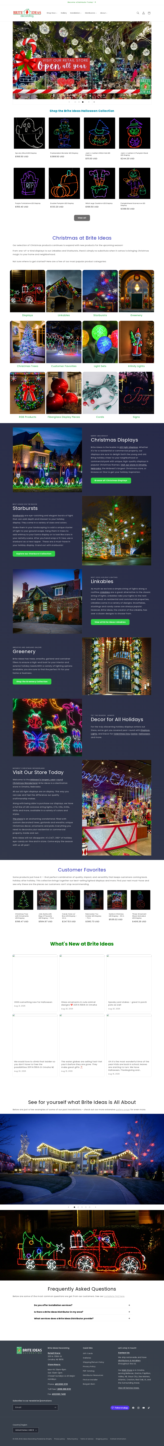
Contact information (118, 1439)
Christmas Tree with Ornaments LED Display (22, 916)
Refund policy (72, 1439)
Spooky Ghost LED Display (26, 153)
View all (82, 218)
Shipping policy (102, 1439)
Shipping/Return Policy (93, 1362)
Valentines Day (122, 733)
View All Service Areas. (129, 1388)
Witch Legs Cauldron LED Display (99, 203)
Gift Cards (88, 1353)
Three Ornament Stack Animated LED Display (139, 916)
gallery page (123, 1109)
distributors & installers (129, 1360)
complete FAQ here (114, 1296)
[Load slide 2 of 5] (78, 1207)
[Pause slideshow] (94, 102)
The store (18, 818)
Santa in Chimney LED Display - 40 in (116, 915)
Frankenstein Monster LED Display (64, 153)
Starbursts (18, 515)
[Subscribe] (55, 1407)
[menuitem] (52, 13)
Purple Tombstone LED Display (28, 203)
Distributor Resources (93, 1375)
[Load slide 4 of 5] (86, 1207)
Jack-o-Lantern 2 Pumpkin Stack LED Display (134, 154)
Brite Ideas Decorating (27, 1439)
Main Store (127, 1370)
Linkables (105, 592)
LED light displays (129, 447)
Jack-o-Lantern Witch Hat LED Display (97, 154)
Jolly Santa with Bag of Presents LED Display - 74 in (46, 916)
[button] (138, 13)
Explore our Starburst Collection (33, 553)
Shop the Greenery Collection (32, 681)
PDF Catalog (88, 1371)
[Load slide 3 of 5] (82, 1207)
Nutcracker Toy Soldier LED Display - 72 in (93, 916)
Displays (145, 730)
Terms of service (86, 1439)
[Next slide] (88, 102)
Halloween (144, 733)
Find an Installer (90, 1379)
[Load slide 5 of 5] (89, 1207)
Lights (94, 733)
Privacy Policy (89, 1366)
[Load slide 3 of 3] (83, 102)
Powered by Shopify (44, 1439)
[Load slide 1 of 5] (74, 1207)
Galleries (87, 1358)
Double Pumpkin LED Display (62, 203)
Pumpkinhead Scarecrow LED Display (133, 204)
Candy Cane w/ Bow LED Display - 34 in (69, 916)
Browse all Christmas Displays (111, 480)
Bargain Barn (89, 1384)
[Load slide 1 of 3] (75, 102)
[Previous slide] (69, 102)
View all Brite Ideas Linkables (110, 622)
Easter (134, 733)
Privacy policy (59, 1439)
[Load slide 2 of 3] (79, 102)
